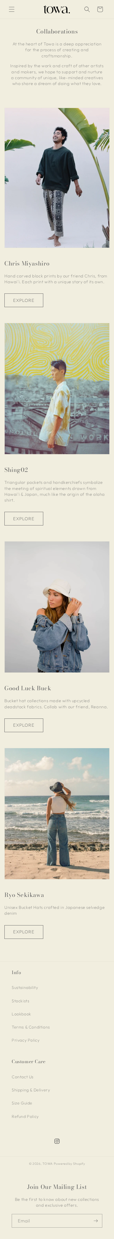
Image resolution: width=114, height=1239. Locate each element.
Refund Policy (25, 1116)
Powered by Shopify (69, 1164)
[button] (11, 9)
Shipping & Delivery (31, 1090)
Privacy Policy (25, 1040)
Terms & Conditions (31, 1027)
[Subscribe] (95, 1221)
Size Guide (22, 1103)
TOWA (47, 1164)
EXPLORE (23, 300)
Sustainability (25, 987)
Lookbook (21, 1014)
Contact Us (23, 1076)
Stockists (20, 1000)
